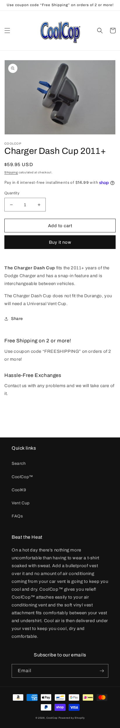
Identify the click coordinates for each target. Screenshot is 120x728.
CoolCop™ (22, 477)
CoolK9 (19, 490)
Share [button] (17, 318)
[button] (7, 30)
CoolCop (52, 718)
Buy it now (60, 242)
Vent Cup (21, 503)
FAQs (17, 516)
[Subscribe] (101, 671)
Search (19, 463)
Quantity (12, 193)
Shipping (11, 172)
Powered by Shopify (72, 718)
